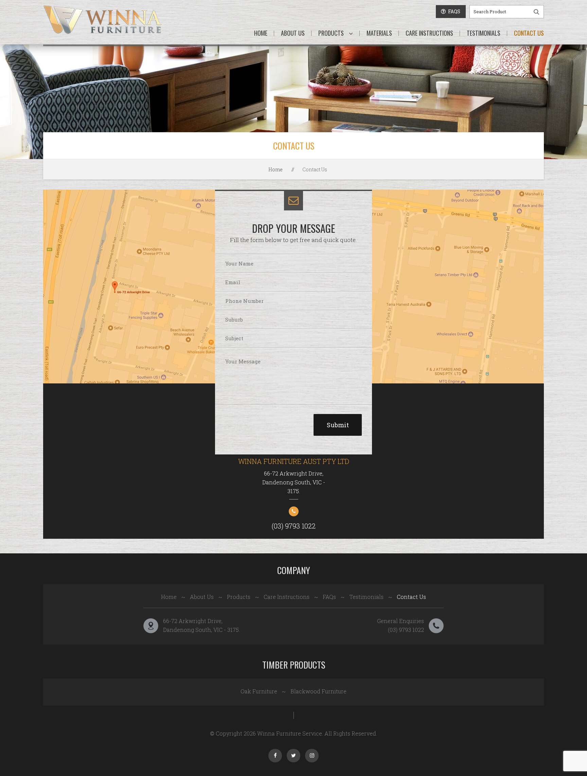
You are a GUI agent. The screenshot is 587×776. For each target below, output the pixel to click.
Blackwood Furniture (318, 691)
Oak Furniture (259, 691)
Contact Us (529, 33)
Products (331, 33)
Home (260, 33)
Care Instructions (429, 33)
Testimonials (483, 33)
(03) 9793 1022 (294, 525)
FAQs (329, 596)
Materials (379, 33)
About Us (293, 33)
